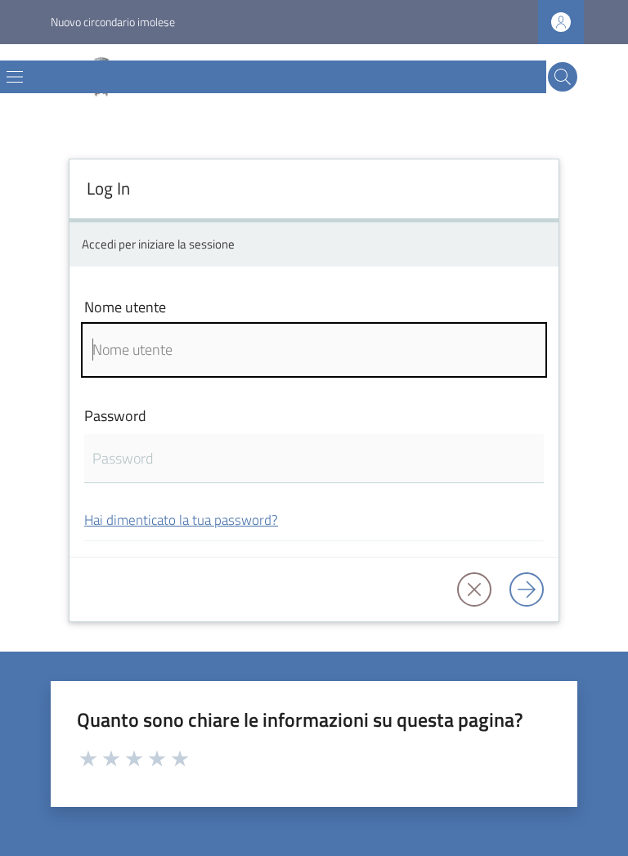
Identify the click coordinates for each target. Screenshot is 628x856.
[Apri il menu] (15, 77)
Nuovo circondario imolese (113, 21)
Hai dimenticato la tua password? (181, 519)
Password (115, 416)
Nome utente (125, 307)
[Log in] (526, 589)
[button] (562, 77)
